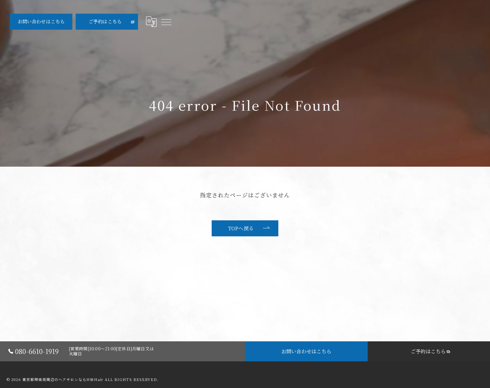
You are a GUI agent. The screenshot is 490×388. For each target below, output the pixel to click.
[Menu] (166, 21)
